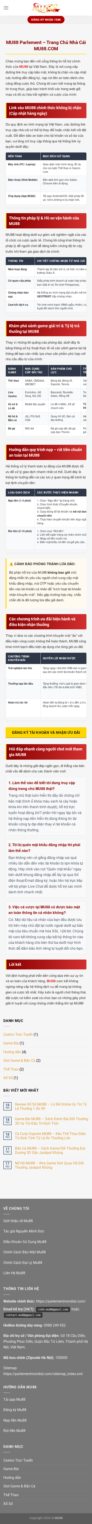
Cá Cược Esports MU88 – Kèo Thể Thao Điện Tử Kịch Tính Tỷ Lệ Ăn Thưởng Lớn (50, 1136)
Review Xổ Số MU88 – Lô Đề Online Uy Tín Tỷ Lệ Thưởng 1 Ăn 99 (51, 1106)
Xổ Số (8, 1078)
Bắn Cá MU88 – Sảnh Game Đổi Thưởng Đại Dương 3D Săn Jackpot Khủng (50, 1150)
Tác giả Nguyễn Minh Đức (23, 1231)
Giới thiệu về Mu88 (18, 1221)
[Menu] (6, 7)
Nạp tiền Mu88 (15, 1420)
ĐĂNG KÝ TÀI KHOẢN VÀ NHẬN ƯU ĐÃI (46, 732)
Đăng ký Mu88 (14, 1410)
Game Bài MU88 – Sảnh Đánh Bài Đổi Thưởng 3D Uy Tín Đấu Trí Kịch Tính (51, 1121)
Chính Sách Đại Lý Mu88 (22, 1263)
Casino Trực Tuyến (18, 1034)
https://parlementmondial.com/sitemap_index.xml (43, 1374)
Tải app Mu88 (14, 1399)
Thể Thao (11, 1069)
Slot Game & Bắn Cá (19, 1060)
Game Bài (11, 1043)
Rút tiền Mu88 (14, 1431)
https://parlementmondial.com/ (61, 1301)
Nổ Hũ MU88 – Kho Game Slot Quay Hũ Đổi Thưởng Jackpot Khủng (49, 1165)
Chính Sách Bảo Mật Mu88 (24, 1252)
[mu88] (46, 8)
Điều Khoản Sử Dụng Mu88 (24, 1242)
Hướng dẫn (12, 1052)
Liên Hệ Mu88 (14, 1273)
